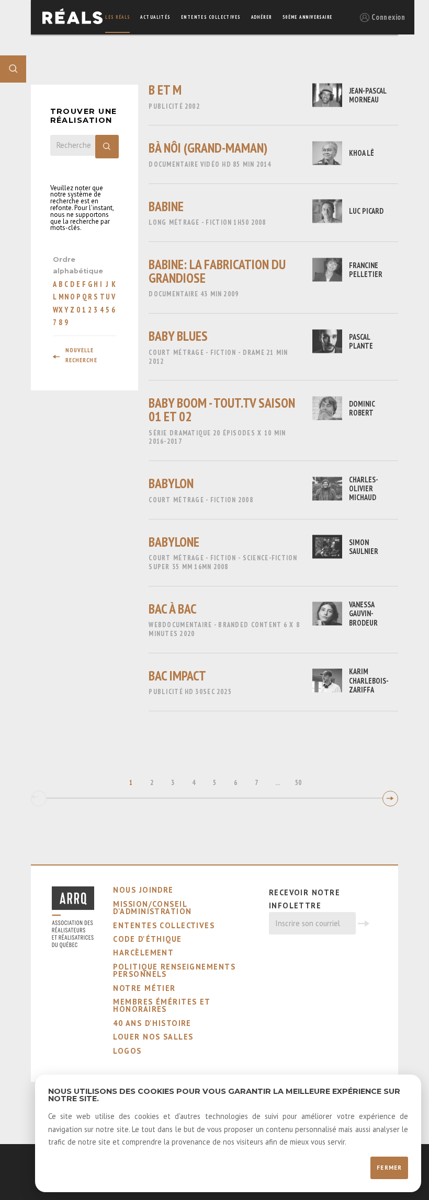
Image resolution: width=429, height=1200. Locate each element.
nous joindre (143, 890)
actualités (155, 17)
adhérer (261, 17)
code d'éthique (147, 939)
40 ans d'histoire (152, 1023)
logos (127, 1051)
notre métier (144, 988)
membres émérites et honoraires (161, 1005)
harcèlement (143, 952)
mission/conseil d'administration (152, 907)
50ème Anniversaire (308, 17)
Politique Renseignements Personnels (174, 970)
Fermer (389, 1167)
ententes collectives (211, 17)
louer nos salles (153, 1037)
